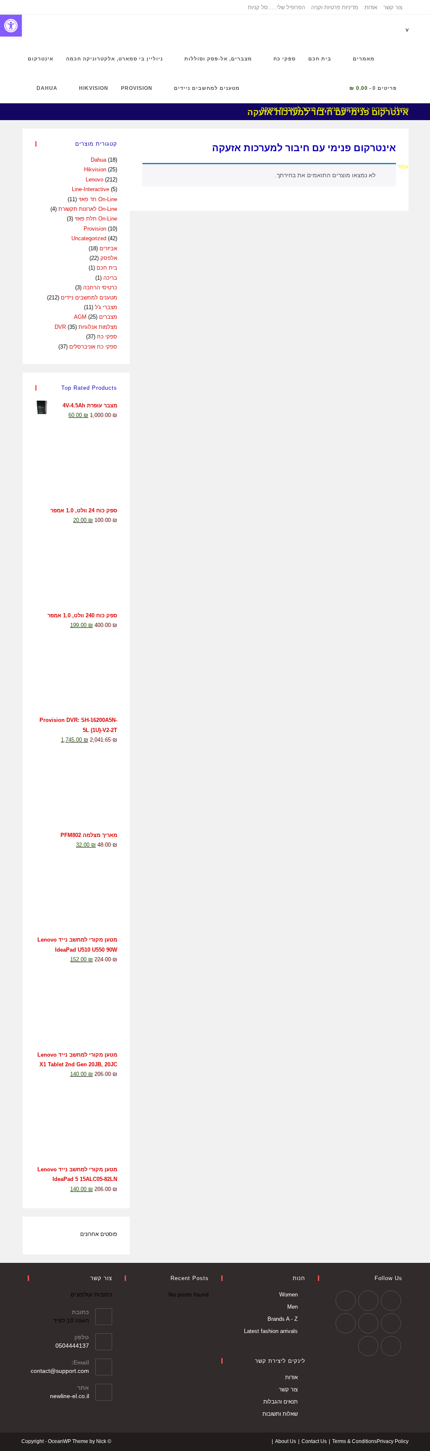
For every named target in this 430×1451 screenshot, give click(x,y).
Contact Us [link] (314, 1441)
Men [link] (292, 1307)
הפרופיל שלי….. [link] (286, 7)
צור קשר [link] (392, 7)
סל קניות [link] (258, 7)
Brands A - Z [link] (282, 1319)
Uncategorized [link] (88, 238)
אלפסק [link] (108, 258)
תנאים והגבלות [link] (280, 1402)
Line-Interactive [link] (90, 189)
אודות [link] (370, 7)
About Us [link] (285, 1441)
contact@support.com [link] (60, 1370)
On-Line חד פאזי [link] (98, 199)
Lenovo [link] (94, 179)
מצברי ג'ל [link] (106, 307)
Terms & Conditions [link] (354, 1441)
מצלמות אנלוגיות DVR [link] (86, 327)
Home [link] (401, 109)
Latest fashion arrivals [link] (271, 1331)
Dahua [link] (98, 160)
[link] (11, 26)
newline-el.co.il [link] (69, 1396)
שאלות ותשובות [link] (280, 1414)
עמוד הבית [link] (396, 166)
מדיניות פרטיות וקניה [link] (334, 7)
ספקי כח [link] (107, 336)
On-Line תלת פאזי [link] (96, 218)
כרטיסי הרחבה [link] (100, 287)
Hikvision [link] (95, 169)
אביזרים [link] (108, 248)
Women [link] (288, 1294)
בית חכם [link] (107, 268)
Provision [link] (95, 229)
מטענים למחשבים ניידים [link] (89, 297)
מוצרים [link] (380, 109)
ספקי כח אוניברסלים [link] (93, 347)
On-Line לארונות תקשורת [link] (87, 209)
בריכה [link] (110, 278)
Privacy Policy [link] (393, 1441)
